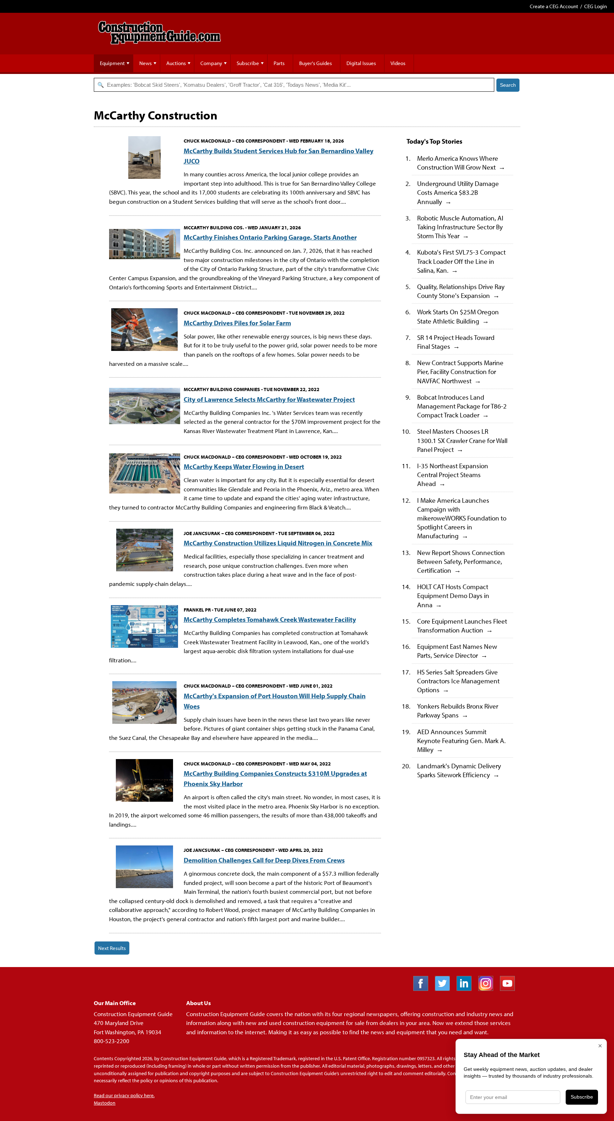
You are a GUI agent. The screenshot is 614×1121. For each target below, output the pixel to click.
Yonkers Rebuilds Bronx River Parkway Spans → (457, 710)
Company (211, 63)
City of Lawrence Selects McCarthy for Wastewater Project (269, 399)
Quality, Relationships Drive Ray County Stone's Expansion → (461, 291)
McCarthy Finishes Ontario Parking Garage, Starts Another (270, 237)
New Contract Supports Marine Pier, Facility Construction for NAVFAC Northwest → (460, 371)
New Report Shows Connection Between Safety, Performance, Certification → (461, 561)
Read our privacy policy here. (124, 1095)
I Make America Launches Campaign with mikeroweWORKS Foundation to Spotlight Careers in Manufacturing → (461, 518)
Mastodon (104, 1103)
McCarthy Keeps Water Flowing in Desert (244, 466)
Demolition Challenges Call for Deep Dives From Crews (264, 859)
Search (508, 85)
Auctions (176, 63)
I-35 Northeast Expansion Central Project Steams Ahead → (452, 474)
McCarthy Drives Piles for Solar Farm (237, 322)
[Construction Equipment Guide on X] (445, 988)
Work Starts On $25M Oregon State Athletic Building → (458, 316)
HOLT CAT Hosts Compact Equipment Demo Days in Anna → (453, 595)
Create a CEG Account (554, 6)
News (145, 63)
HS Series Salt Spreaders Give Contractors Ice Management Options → (458, 680)
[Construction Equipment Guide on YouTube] (510, 988)
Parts (279, 63)
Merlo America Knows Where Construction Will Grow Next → (461, 162)
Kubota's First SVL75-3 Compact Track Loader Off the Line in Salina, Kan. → (461, 260)
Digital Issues (361, 63)
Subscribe (248, 63)
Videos (398, 63)
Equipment (112, 63)
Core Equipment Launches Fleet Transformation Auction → (462, 625)
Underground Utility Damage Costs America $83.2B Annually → (458, 192)
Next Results (112, 948)
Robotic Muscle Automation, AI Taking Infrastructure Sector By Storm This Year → (460, 226)
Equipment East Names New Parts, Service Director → (457, 651)
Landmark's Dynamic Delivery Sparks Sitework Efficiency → (459, 770)
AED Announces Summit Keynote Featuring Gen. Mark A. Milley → (461, 740)
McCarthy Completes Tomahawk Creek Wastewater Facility (270, 619)
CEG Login (595, 6)
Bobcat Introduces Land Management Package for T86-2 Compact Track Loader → (462, 406)
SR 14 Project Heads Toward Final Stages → (456, 342)
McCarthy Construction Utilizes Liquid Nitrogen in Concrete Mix (278, 542)
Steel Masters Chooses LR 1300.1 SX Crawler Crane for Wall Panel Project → (462, 440)
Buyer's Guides (315, 63)
